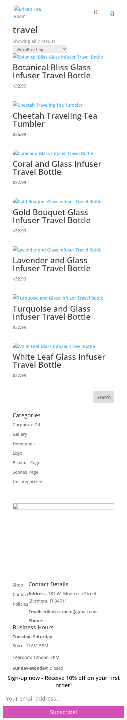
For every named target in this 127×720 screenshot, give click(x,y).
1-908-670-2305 (60, 621)
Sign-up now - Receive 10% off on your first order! (63, 681)
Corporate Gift (27, 425)
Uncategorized (28, 482)
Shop (18, 585)
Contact (20, 594)
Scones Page (26, 472)
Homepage (24, 444)
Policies (20, 604)
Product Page (26, 462)
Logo (17, 453)
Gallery (20, 434)
